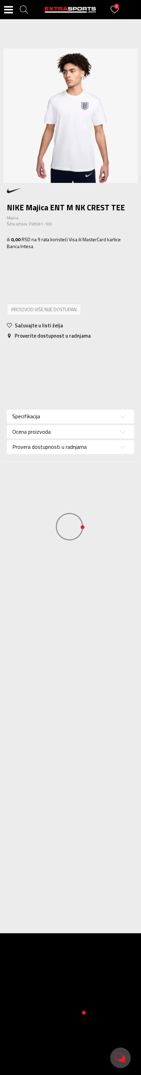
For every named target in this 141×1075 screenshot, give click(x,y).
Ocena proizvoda (31, 432)
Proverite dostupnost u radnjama (52, 336)
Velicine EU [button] (22, 266)
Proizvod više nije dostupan (44, 309)
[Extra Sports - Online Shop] (70, 9)
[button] (24, 9)
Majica (12, 217)
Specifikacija (27, 353)
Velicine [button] (50, 266)
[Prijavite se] (116, 13)
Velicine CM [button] (78, 266)
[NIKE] (14, 190)
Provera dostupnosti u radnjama (105, 367)
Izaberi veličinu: (23, 256)
